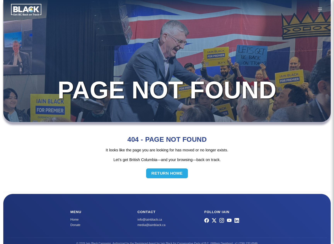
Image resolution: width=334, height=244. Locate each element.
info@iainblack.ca (149, 219)
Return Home (167, 173)
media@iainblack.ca (151, 225)
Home (74, 219)
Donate (75, 225)
